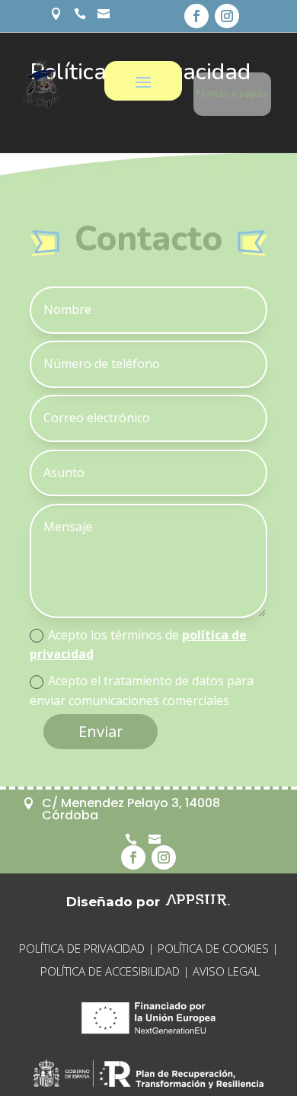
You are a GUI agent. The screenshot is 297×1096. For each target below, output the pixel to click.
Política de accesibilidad (110, 971)
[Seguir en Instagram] (227, 16)
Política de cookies (213, 948)
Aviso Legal (226, 971)
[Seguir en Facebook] (196, 16)
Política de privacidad (82, 948)
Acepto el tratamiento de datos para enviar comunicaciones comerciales (142, 690)
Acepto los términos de (138, 645)
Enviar (100, 731)
